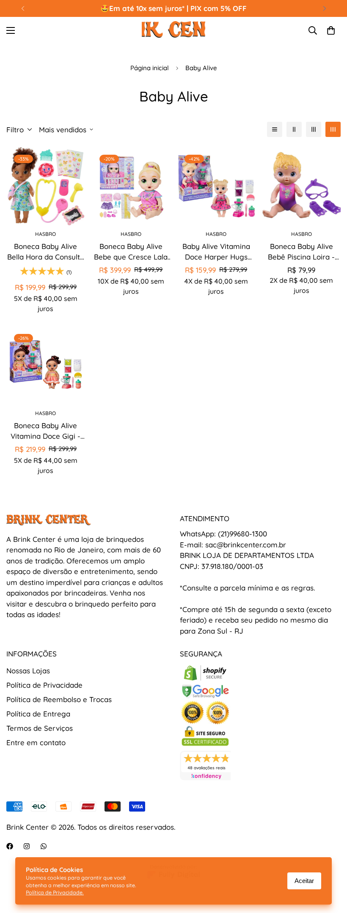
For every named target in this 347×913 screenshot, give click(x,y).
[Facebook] (9, 846)
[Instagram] (26, 846)
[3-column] (313, 129)
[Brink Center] (173, 30)
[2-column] (294, 129)
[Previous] (22, 8)
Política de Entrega (38, 713)
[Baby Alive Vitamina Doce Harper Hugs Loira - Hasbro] (216, 186)
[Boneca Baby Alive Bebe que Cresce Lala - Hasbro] (131, 186)
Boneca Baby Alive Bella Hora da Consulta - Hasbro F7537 (45, 252)
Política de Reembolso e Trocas (59, 699)
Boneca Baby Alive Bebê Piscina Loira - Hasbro (301, 252)
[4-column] (333, 129)
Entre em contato (36, 742)
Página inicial (149, 68)
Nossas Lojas (28, 670)
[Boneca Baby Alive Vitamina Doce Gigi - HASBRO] (45, 365)
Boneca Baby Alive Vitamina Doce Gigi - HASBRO (45, 431)
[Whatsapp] (43, 846)
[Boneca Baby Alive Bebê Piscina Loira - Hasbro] (301, 186)
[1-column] (274, 129)
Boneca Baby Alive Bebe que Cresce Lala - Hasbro (131, 252)
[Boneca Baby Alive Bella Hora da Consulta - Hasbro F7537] (45, 186)
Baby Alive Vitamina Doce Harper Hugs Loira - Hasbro (216, 252)
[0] (331, 30)
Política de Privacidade (44, 685)
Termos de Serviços (39, 728)
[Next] (324, 8)
